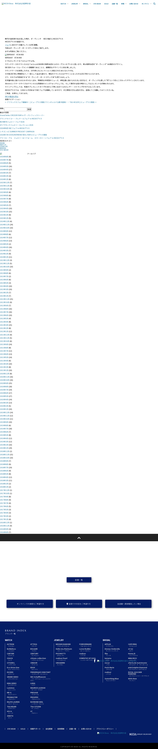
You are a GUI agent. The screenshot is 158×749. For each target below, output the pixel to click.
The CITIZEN (35, 707)
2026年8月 (4, 156)
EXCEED (10, 673)
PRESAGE (34, 693)
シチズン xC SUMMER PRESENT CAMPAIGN (17, 131)
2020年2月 (4, 406)
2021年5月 (4, 357)
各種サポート (35, 729)
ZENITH (10, 717)
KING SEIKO (12, 684)
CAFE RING (132, 645)
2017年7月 (4, 503)
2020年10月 (4, 380)
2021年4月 (4, 360)
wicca (10, 712)
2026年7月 (4, 160)
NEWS (2, 143)
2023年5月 (4, 283)
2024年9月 (4, 231)
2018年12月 (4, 451)
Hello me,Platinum (64, 650)
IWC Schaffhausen (40, 678)
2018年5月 (4, 474)
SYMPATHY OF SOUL (87, 659)
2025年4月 (4, 208)
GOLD (22, 729)
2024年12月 (4, 221)
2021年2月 (4, 367)
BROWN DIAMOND (63, 645)
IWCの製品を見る (11, 96)
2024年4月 (4, 247)
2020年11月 (4, 377)
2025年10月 (4, 189)
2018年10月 (4, 457)
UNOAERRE (60, 664)
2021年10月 (4, 341)
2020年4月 (4, 399)
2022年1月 (4, 331)
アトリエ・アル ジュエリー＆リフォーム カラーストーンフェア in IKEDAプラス (32, 138)
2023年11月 (4, 263)
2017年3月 (4, 516)
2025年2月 (4, 215)
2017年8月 (4, 500)
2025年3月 (4, 211)
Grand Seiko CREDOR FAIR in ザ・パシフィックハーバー (22, 115)
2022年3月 (4, 325)
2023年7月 (4, 276)
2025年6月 (4, 202)
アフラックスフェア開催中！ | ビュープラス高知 (25, 102)
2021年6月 (4, 354)
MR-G (12, 693)
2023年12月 (4, 260)
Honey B (133, 654)
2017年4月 (4, 513)
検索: (2, 108)
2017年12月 (4, 490)
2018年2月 (4, 483)
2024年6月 (4, 240)
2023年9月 (4, 270)
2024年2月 (4, 253)
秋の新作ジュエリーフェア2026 (12, 122)
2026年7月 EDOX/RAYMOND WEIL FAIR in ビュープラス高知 (23, 134)
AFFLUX (109, 645)
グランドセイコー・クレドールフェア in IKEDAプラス (21, 118)
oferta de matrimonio (138, 664)
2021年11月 (4, 338)
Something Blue (112, 679)
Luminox (11, 689)
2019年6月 (4, 432)
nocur (107, 664)
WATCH (3, 144)
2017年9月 (4, 496)
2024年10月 (4, 228)
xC (34, 712)
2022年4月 (4, 322)
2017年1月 (4, 519)
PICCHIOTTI (61, 654)
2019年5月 (4, 435)
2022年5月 (4, 318)
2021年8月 (4, 347)
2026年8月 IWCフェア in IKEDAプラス (15, 128)
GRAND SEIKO (12, 678)
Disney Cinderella (112, 650)
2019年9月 (4, 422)
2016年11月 (4, 525)
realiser (82, 654)
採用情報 (60, 729)
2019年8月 (4, 425)
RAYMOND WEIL (37, 703)
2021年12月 (4, 334)
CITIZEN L (11, 664)
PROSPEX (35, 698)
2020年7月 (4, 390)
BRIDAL (3, 148)
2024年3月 (4, 250)
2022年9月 (4, 305)
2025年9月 (4, 192)
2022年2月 (4, 328)
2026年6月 (4, 163)
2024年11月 (4, 224)
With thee (132, 679)
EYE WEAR (4, 150)
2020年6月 (4, 393)
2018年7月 (4, 467)
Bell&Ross (11, 650)
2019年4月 (4, 438)
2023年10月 (4, 266)
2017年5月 (4, 509)
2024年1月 (4, 257)
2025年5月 (4, 205)
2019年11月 (4, 415)
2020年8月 (4, 386)
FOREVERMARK (85, 645)
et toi (130, 650)
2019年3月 (4, 441)
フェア (7, 45)
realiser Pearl (61, 659)
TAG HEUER (11, 707)
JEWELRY (4, 146)
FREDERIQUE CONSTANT (40, 673)
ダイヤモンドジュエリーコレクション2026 (16, 125)
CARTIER (10, 654)
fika (108, 654)
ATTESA (33, 645)
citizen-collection (38, 659)
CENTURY (34, 654)
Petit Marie (109, 668)
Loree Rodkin (85, 650)
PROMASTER (12, 698)
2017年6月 (4, 506)
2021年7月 (4, 351)
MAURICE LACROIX (37, 689)
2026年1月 (4, 179)
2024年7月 (4, 237)
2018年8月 (4, 464)
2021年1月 (4, 370)
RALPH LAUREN (13, 703)
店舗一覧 (79, 580)
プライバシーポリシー (105, 729)
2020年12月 (4, 373)
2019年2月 (4, 445)
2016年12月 (4, 522)
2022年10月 (4, 302)
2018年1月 (4, 487)
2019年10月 (4, 419)
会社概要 (49, 729)
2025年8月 (4, 195)
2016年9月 (4, 529)
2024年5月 (4, 244)
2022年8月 (4, 309)
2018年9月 (4, 461)
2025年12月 (4, 182)
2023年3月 (4, 289)
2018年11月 (4, 454)
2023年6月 (4, 279)
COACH (10, 659)
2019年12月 (4, 412)
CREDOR (34, 664)
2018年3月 (4, 480)
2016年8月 (4, 532)
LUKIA (32, 684)
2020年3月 (4, 402)
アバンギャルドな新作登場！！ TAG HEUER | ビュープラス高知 (70, 102)
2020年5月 (4, 396)
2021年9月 (4, 344)
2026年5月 (4, 166)
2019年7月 (4, 428)
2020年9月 (4, 383)
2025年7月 (4, 198)
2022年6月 (4, 315)
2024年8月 (4, 234)
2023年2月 (4, 292)
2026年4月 (4, 169)
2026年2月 (4, 176)
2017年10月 (4, 493)
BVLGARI (34, 650)
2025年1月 (4, 218)
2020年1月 (4, 409)
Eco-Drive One (13, 668)
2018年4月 (4, 477)
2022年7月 (4, 312)
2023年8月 (4, 273)
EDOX (34, 668)
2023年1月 (4, 296)
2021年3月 (4, 364)
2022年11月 (4, 299)
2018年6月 (4, 470)
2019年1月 (4, 448)
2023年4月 (4, 286)
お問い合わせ (86, 729)
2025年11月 (4, 185)
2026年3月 (4, 172)
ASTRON (10, 645)
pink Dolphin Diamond (137, 668)
